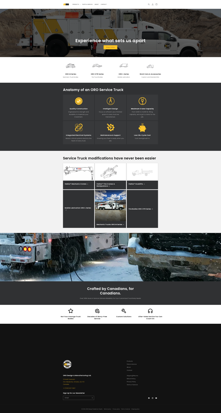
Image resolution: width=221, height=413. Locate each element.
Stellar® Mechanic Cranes (75, 184)
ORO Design (89, 409)
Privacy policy (116, 409)
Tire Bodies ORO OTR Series (140, 209)
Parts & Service (132, 364)
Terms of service (125, 409)
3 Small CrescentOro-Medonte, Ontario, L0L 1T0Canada (73, 381)
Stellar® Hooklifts (136, 184)
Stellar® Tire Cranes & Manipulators (106, 185)
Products (130, 361)
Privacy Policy (131, 382)
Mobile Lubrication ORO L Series (78, 208)
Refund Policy (131, 379)
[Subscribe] (92, 398)
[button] (76, 4)
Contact (129, 370)
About (129, 367)
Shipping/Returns (132, 376)
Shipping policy (135, 409)
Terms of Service (132, 385)
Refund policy (107, 409)
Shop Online (110, 47)
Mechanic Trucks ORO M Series (109, 224)
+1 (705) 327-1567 (69, 388)
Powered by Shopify (97, 409)
